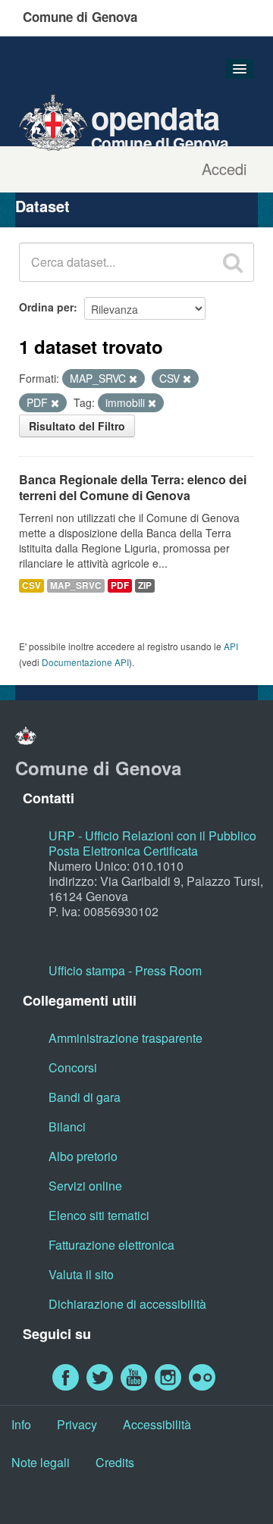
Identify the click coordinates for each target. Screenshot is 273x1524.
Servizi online (85, 1185)
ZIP (145, 585)
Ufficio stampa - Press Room (125, 970)
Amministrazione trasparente (125, 1038)
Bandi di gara (85, 1097)
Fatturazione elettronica (111, 1244)
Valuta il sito (81, 1274)
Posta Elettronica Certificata (123, 850)
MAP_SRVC (76, 585)
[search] (233, 262)
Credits (115, 1462)
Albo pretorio (83, 1156)
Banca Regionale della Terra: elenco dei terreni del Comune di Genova (132, 487)
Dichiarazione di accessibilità (127, 1304)
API (231, 646)
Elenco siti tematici (99, 1215)
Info (21, 1424)
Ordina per (46, 307)
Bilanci (67, 1126)
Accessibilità (157, 1424)
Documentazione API (85, 662)
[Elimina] (133, 379)
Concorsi (73, 1067)
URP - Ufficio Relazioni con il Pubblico (152, 835)
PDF (120, 585)
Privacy (77, 1424)
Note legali (40, 1462)
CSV (31, 585)
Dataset (42, 206)
